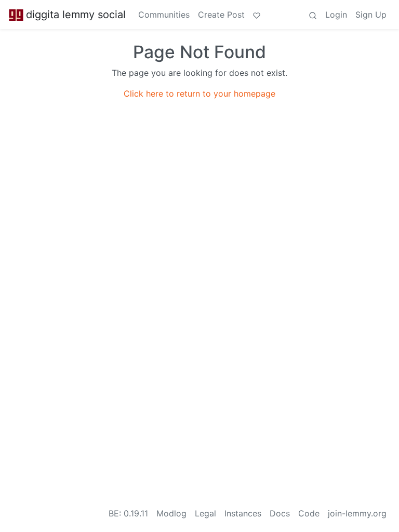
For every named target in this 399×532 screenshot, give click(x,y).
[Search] (312, 14)
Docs (280, 513)
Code (309, 513)
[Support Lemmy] (256, 14)
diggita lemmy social (76, 14)
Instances (242, 513)
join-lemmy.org (357, 513)
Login (336, 14)
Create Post (221, 14)
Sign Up (371, 14)
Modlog (171, 513)
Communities (164, 14)
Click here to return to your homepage (199, 93)
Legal (205, 513)
